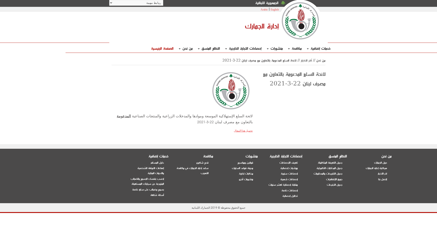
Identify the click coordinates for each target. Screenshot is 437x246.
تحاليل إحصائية (290, 196)
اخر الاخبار (382, 174)
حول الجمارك (380, 163)
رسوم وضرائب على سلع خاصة (148, 189)
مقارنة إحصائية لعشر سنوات (283, 185)
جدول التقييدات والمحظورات (328, 174)
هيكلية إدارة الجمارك (376, 168)
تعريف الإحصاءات (288, 163)
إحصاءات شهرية (289, 179)
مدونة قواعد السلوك (242, 168)
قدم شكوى (202, 163)
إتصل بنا (382, 179)
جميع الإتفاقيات (334, 179)
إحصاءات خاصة (290, 190)
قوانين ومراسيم (245, 163)
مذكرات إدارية (246, 174)
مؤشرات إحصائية (289, 168)
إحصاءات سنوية (289, 174)
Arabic (264, 9)
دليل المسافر (157, 163)
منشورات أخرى (246, 179)
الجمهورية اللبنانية (266, 3)
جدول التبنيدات (334, 185)
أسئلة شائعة (157, 195)
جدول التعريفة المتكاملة (330, 163)
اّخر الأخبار (306, 60)
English (275, 9)
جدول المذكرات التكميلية (329, 168)
